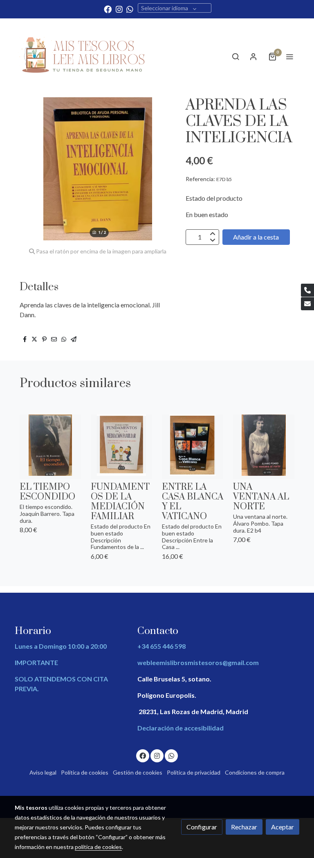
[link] (83, 57)
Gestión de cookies (137, 772)
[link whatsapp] (129, 9)
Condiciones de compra (255, 772)
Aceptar (282, 827)
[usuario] (253, 56)
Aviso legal (42, 772)
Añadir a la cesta (256, 237)
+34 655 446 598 (161, 646)
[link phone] (307, 290)
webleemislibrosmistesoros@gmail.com (198, 662)
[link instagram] (119, 9)
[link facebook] (108, 9)
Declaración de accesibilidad (180, 728)
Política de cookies (84, 772)
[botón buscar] (235, 56)
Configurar (201, 827)
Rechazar (244, 827)
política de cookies (98, 846)
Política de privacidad (193, 772)
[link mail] (307, 303)
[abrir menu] (289, 56)
